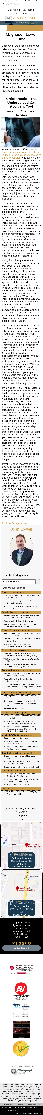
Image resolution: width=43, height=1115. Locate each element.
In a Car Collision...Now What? (16, 785)
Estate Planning (17, 630)
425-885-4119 (21, 937)
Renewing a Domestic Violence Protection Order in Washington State (21, 665)
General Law (16, 650)
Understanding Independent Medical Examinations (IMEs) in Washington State (20, 703)
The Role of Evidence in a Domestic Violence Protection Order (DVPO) (20, 654)
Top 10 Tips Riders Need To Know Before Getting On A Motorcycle (21, 780)
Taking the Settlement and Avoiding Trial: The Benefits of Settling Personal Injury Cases (22, 686)
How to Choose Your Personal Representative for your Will (17, 645)
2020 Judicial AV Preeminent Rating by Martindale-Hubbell (20, 793)
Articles (12, 788)
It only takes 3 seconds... (14, 709)
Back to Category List (14, 523)
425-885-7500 (24, 18)
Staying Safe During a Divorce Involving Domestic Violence (20, 602)
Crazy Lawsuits (17, 734)
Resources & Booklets (21, 770)
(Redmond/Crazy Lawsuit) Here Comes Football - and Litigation (20, 748)
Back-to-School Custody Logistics (18, 621)
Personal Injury (17, 670)
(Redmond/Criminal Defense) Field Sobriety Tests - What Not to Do (19, 722)
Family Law (15, 612)
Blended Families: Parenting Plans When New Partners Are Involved (21, 616)
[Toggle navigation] (3, 28)
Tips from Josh (17, 752)
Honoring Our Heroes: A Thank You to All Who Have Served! (21, 762)
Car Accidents (16, 692)
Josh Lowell (21, 529)
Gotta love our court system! (15, 738)
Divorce (13, 592)
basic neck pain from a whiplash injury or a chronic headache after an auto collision (21, 155)
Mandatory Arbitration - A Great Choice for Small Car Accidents (21, 674)
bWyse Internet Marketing (31, 1113)
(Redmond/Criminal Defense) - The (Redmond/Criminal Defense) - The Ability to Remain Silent (20, 729)
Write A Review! (21, 948)
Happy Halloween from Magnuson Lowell (21, 767)
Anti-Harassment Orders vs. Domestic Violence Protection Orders (20, 625)
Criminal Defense (18, 712)
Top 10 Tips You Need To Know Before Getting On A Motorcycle (20, 775)
